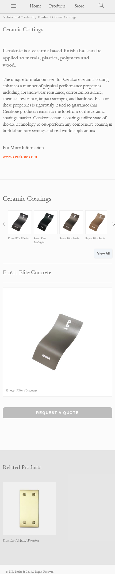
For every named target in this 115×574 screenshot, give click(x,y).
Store (79, 6)
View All (103, 253)
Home (35, 6)
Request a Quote (57, 413)
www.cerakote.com (20, 156)
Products (57, 6)
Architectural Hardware (18, 17)
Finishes (43, 17)
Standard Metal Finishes (21, 540)
